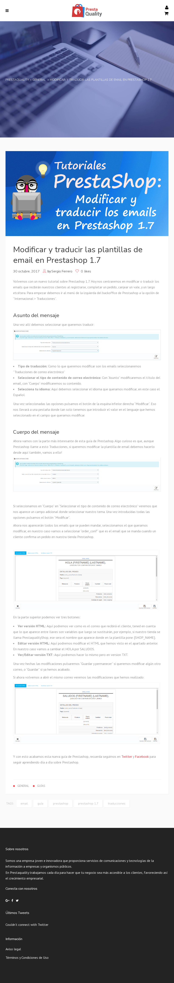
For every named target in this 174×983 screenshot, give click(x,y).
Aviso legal (13, 949)
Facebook (142, 756)
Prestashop (60, 804)
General (39, 80)
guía (40, 804)
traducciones (116, 804)
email (24, 804)
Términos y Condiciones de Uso (27, 957)
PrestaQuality (17, 80)
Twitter (126, 756)
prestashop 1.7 (88, 804)
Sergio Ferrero (61, 271)
